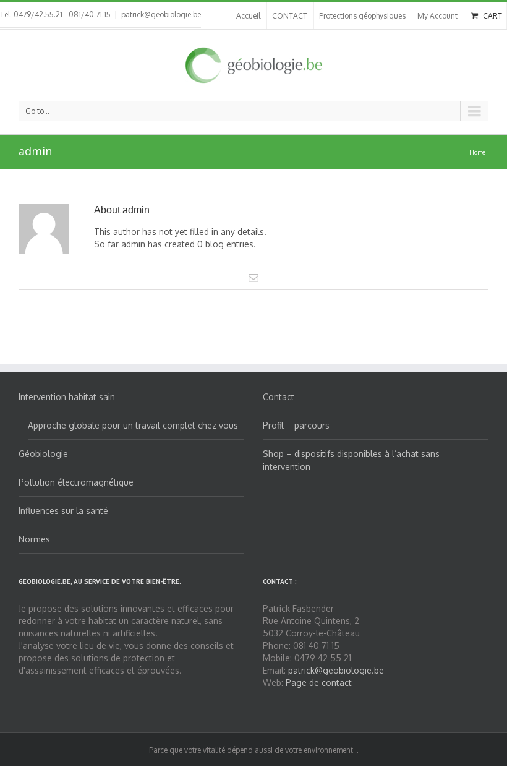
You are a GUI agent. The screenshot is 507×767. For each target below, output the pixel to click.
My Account (437, 15)
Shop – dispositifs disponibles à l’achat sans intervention (351, 460)
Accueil (248, 15)
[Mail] (253, 278)
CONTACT (289, 15)
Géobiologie (43, 453)
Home (477, 152)
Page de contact (319, 682)
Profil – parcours (296, 425)
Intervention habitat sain (67, 397)
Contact (278, 397)
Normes (34, 539)
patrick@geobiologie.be (161, 14)
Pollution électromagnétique (76, 482)
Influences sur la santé (63, 510)
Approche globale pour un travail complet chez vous (133, 425)
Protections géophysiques (362, 15)
